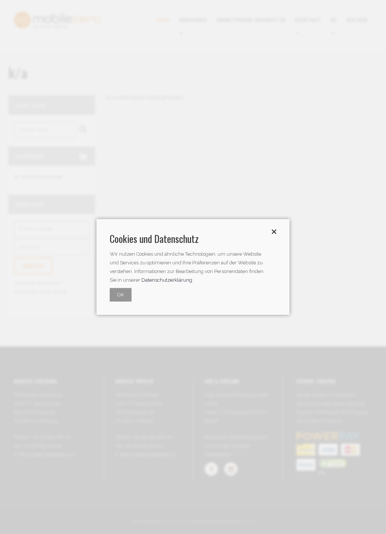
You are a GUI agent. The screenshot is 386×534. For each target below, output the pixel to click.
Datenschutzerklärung (166, 280)
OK (120, 295)
